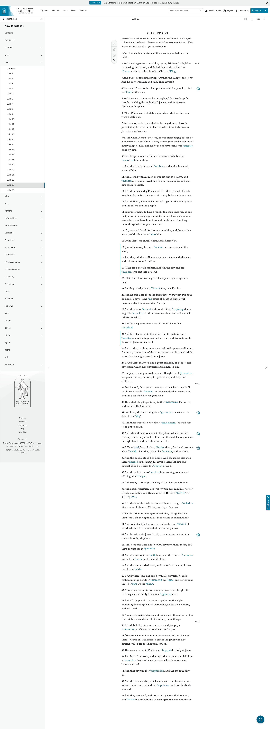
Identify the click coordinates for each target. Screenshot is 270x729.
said (136, 447)
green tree (167, 412)
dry (138, 416)
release (159, 247)
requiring (178, 309)
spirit (170, 580)
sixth (153, 555)
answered (127, 160)
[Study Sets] (246, 19)
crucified (138, 313)
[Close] (114, 43)
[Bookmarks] (252, 19)
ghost (150, 584)
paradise (150, 549)
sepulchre (130, 660)
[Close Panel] (41, 19)
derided (133, 462)
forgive (161, 447)
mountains (172, 402)
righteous (166, 594)
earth (139, 559)
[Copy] (114, 55)
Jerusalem (186, 373)
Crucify (156, 288)
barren (149, 391)
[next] (266, 367)
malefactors (168, 422)
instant (147, 309)
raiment (167, 451)
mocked (127, 181)
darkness (188, 555)
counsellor (128, 629)
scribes (159, 166)
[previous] (49, 367)
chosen (158, 466)
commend (156, 580)
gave (134, 584)
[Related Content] (258, 19)
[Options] (264, 19)
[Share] (114, 59)
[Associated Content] (198, 88)
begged (166, 650)
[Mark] (114, 49)
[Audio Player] (260, 719)
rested (131, 699)
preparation (157, 671)
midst (138, 569)
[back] (3, 19)
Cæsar (126, 71)
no (150, 299)
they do (133, 451)
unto (153, 234)
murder (126, 272)
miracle (188, 145)
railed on (188, 503)
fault (128, 92)
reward (182, 524)
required (127, 327)
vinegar (141, 476)
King (173, 71)
